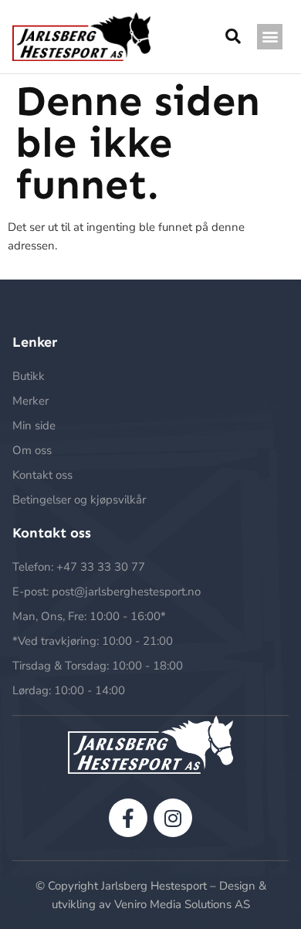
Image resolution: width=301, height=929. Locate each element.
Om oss (32, 450)
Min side (34, 425)
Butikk (28, 376)
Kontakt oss (42, 475)
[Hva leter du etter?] (233, 37)
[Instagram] (173, 817)
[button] (269, 36)
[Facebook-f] (128, 817)
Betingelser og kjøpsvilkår (79, 499)
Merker (30, 401)
